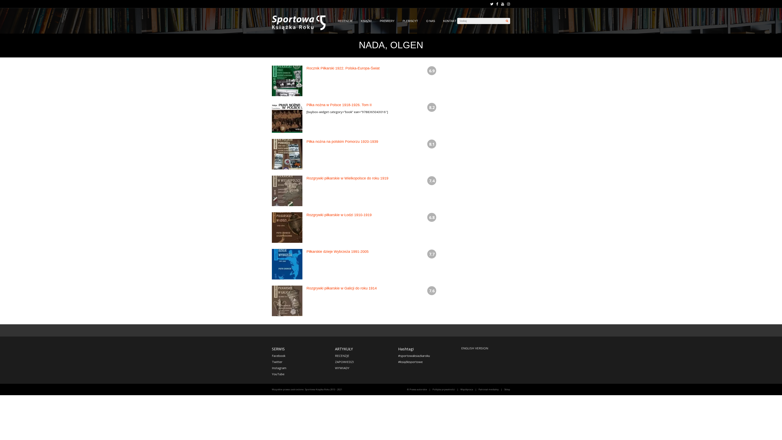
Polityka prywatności (444, 389)
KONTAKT (449, 21)
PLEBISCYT (410, 21)
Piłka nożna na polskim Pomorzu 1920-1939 (342, 142)
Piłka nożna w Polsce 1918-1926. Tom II (339, 105)
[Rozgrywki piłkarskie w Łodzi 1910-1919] (287, 242)
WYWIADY (342, 368)
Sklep (507, 389)
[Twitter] (491, 4)
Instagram (279, 368)
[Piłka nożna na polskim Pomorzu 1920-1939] (287, 168)
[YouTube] (502, 4)
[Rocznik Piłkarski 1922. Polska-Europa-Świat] (287, 95)
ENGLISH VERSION (474, 348)
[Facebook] (497, 4)
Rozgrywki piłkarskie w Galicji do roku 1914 (341, 288)
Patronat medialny (489, 389)
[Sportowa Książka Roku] (301, 29)
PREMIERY (387, 21)
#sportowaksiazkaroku (414, 356)
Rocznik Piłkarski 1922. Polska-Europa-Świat (343, 68)
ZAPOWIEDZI (344, 362)
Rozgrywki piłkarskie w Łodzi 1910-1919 (339, 215)
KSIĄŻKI (366, 21)
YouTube (278, 374)
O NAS (430, 21)
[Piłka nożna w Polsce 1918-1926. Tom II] (287, 132)
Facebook (278, 356)
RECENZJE (345, 21)
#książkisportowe (410, 362)
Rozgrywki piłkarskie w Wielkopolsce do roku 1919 (347, 178)
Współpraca (466, 389)
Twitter (277, 362)
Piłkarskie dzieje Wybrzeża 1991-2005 (337, 252)
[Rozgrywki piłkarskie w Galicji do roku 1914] (287, 315)
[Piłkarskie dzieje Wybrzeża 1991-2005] (287, 278)
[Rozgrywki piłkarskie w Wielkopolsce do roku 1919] (287, 205)
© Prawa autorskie (417, 389)
